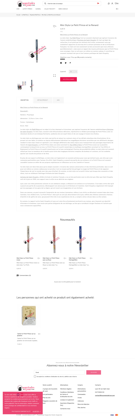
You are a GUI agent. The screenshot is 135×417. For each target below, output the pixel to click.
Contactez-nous (65, 409)
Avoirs (80, 398)
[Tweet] (65, 62)
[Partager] (61, 62)
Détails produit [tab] (42, 100)
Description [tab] (24, 100)
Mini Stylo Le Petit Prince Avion (25, 259)
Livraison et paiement (67, 400)
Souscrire (94, 372)
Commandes (82, 394)
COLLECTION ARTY (49, 9)
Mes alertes (82, 408)
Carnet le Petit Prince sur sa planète (26, 335)
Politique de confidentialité (21, 411)
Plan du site (46, 398)
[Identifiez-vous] (112, 3)
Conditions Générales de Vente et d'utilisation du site (67, 394)
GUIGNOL (38, 9)
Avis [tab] (58, 100)
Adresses (81, 401)
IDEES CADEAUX (63, 9)
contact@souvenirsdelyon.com (105, 395)
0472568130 (99, 392)
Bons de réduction (83, 404)
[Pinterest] (70, 62)
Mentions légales (65, 389)
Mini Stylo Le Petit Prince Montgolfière (77, 259)
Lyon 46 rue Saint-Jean (102, 389)
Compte (80, 385)
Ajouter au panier (68, 79)
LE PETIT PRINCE (27, 9)
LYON (18, 9)
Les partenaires (48, 394)
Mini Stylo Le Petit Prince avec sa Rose (51, 259)
